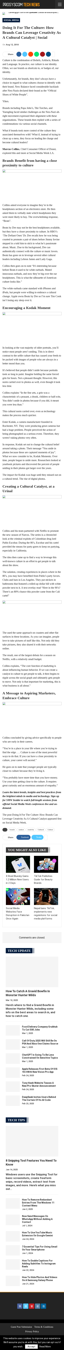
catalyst (21, 830)
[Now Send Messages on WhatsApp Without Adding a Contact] (13, 1220)
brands (12, 830)
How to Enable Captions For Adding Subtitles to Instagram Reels (39, 1263)
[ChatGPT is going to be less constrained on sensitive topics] (13, 1058)
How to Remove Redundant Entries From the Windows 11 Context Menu (38, 1202)
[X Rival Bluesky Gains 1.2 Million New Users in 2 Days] (18, 864)
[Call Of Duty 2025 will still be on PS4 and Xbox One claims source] (13, 1044)
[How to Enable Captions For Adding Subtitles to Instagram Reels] (13, 1264)
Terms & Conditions (43, 1327)
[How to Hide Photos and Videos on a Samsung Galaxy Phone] (13, 1281)
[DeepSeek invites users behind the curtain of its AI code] (13, 1101)
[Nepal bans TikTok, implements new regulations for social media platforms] (46, 896)
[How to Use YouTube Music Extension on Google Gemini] (13, 1236)
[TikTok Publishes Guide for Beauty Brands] (46, 864)
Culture (50, 830)
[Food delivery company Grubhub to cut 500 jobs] (13, 1030)
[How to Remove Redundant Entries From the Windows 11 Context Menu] (13, 1203)
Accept (31, 1346)
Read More (45, 1346)
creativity (31, 830)
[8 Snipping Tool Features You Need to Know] (32, 1141)
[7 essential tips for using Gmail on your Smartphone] (13, 1250)
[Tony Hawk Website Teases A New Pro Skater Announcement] (13, 1086)
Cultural (41, 830)
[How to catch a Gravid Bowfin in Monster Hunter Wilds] (32, 972)
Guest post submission (21, 1327)
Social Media (11, 20)
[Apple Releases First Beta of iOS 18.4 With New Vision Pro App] (13, 1072)
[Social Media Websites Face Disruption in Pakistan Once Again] (18, 896)
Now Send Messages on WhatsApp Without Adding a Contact (37, 1219)
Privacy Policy (32, 1331)
